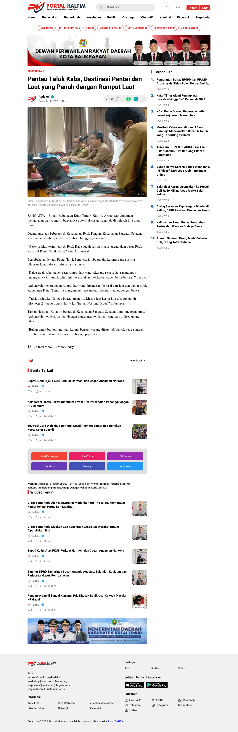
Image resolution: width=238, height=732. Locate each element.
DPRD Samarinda (137, 28)
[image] (139, 386)
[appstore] (134, 685)
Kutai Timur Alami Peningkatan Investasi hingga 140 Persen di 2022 (181, 98)
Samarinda (46, 28)
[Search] (100, 7)
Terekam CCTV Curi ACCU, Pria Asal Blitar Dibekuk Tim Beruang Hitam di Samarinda (181, 151)
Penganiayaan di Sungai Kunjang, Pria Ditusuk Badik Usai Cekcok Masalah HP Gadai (77, 598)
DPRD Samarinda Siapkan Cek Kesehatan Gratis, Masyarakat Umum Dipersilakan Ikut (73, 529)
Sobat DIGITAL (115, 721)
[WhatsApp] (128, 99)
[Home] (167, 7)
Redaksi (44, 96)
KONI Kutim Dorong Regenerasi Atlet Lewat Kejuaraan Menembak (181, 113)
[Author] (32, 99)
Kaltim (90, 28)
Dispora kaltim (189, 28)
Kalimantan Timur (164, 28)
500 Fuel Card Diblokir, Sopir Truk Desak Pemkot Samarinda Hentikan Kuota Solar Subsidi (74, 428)
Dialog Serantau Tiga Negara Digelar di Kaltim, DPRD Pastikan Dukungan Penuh (183, 208)
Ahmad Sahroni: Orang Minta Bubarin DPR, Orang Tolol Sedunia (182, 240)
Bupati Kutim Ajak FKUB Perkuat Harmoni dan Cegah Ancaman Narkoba (76, 381)
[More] (143, 99)
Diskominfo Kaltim (110, 28)
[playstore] (157, 685)
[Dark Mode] (178, 7)
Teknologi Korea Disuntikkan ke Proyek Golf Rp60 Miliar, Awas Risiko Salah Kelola (183, 190)
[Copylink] (136, 99)
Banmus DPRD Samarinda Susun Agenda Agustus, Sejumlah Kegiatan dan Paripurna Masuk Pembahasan (77, 574)
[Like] (107, 99)
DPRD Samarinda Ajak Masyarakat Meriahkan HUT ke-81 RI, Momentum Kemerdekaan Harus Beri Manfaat (76, 505)
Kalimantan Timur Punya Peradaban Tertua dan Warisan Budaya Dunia (181, 224)
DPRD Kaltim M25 (69, 28)
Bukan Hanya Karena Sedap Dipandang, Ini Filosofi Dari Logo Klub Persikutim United (183, 171)
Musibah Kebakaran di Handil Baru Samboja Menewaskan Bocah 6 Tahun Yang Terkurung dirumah (182, 131)
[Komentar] (118, 99)
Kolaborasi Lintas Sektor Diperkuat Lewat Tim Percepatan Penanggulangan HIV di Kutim (78, 404)
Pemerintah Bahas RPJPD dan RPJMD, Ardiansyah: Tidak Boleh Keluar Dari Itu (183, 82)
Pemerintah (36, 71)
